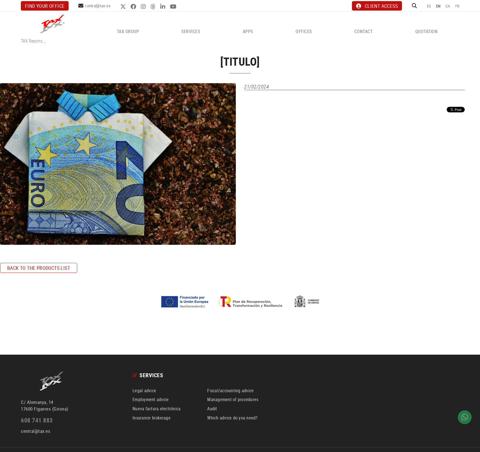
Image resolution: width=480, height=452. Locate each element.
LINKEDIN (163, 6)
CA (448, 6)
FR (457, 6)
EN (438, 6)
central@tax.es (98, 5)
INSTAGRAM (144, 6)
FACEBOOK (134, 6)
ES (429, 6)
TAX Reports (31, 41)
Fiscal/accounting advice (230, 390)
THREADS (154, 6)
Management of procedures (232, 399)
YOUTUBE (174, 6)
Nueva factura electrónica (156, 409)
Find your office (44, 6)
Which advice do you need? (232, 418)
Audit (212, 409)
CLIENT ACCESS (381, 6)
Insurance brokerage (151, 418)
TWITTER (123, 6)
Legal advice (144, 390)
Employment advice (150, 399)
